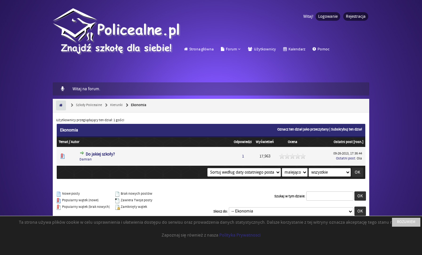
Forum (231, 49)
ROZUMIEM (406, 221)
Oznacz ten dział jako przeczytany (303, 129)
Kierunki (116, 105)
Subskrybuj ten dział (346, 129)
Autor (75, 142)
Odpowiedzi (243, 142)
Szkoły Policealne (88, 105)
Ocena (292, 142)
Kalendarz (296, 49)
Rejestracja (356, 16)
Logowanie (328, 16)
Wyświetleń (265, 142)
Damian (85, 159)
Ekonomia (138, 105)
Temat (63, 142)
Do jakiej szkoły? (100, 154)
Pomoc (323, 49)
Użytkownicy (264, 49)
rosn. (358, 142)
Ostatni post (343, 142)
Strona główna (201, 49)
